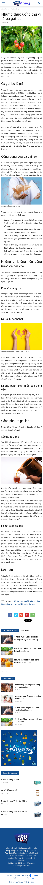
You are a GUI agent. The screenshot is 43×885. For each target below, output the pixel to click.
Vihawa (5, 9)
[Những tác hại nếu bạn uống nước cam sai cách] (7, 662)
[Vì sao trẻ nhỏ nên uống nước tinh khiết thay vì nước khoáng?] (7, 699)
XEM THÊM (24, 631)
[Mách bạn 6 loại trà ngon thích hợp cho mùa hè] (7, 651)
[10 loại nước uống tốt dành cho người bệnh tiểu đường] (7, 639)
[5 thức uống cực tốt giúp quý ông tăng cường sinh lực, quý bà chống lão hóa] (7, 687)
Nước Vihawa (17, 878)
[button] (39, 3)
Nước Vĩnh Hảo (8, 875)
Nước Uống (15, 9)
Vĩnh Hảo (27, 878)
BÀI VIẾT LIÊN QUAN (10, 631)
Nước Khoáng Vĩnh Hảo (23, 875)
